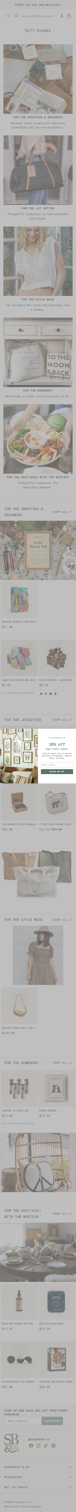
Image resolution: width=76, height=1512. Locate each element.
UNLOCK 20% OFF (56, 771)
